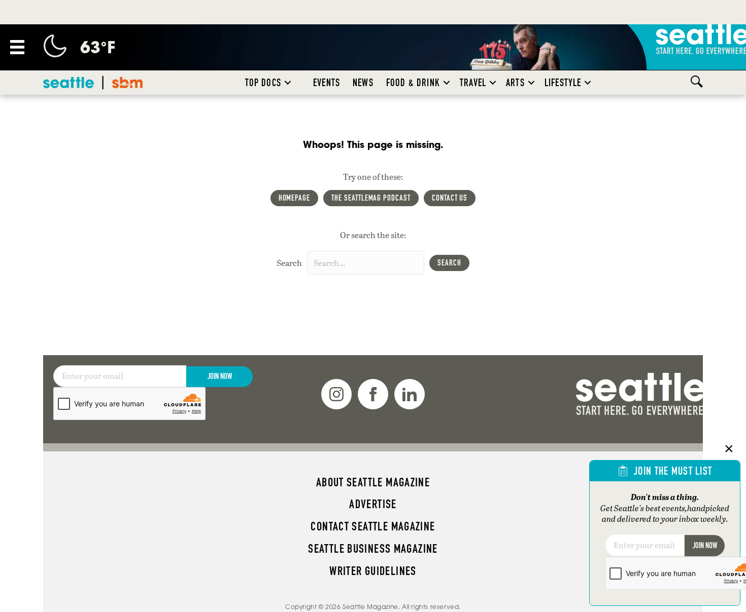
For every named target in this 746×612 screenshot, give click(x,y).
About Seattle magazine (373, 482)
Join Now (220, 376)
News (363, 82)
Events (326, 82)
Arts (515, 82)
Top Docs (263, 82)
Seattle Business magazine (373, 549)
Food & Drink (413, 82)
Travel (473, 82)
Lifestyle (563, 82)
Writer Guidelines (373, 571)
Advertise (372, 504)
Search (289, 262)
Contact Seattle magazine (373, 526)
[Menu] (17, 47)
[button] (287, 82)
